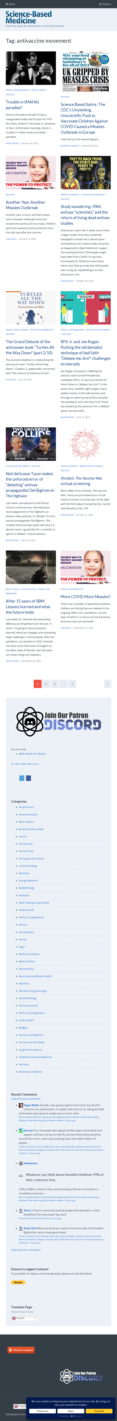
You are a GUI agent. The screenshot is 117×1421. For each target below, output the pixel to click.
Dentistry (24, 873)
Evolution (24, 895)
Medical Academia (70, 194)
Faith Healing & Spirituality (34, 902)
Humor (23, 939)
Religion (23, 1027)
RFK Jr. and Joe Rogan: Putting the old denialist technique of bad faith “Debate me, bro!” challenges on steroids (86, 352)
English (20, 1318)
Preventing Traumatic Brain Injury (34, 1218)
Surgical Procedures (30, 1049)
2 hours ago (70, 1120)
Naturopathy (26, 968)
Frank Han (11, 379)
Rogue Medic (31, 1105)
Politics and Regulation (17, 89)
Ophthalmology (28, 998)
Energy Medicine (28, 880)
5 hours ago (70, 1200)
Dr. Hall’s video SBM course (25, 763)
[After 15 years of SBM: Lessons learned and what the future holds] (31, 567)
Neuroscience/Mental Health (35, 976)
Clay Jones (11, 238)
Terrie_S (28, 1210)
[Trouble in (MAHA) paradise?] (31, 68)
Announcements (69, 465)
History (23, 924)
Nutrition (24, 983)
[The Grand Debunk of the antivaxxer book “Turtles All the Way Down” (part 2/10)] (31, 308)
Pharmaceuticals (28, 1005)
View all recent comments (26, 1098)
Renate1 (29, 1130)
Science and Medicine (93, 194)
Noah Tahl (30, 1228)
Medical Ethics (27, 961)
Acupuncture (26, 807)
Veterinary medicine (30, 1071)
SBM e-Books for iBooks (32, 753)
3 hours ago (34, 1153)
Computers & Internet (31, 858)
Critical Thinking (28, 866)
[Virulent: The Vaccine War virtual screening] (86, 444)
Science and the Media (17, 465)
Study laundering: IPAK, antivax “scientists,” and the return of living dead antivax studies (85, 215)
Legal (22, 946)
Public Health (38, 89)
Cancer (23, 836)
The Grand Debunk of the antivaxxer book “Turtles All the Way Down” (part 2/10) (30, 347)
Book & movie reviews (17, 329)
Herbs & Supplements (31, 917)
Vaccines (10, 94)
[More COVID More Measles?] (86, 567)
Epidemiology (26, 888)
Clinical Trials (29, 589)
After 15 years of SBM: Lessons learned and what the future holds (28, 607)
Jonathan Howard (69, 145)
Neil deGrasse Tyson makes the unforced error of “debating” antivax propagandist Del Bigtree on (30, 484)
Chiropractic (26, 843)
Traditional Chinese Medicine (35, 1057)
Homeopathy (26, 932)
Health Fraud (26, 910)
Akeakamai (30, 1163)
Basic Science (13, 589)
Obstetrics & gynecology (33, 991)
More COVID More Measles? (86, 596)
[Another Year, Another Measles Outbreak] (31, 172)
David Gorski (12, 143)
